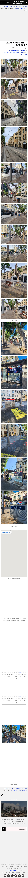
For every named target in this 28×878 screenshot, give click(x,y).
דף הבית (25, 6)
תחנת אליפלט (22, 50)
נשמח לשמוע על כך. (10, 870)
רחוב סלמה (6, 52)
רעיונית (21, 672)
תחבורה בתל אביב (10, 6)
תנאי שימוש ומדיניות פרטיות (17, 823)
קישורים (10, 821)
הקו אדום (20, 52)
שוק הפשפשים (23, 54)
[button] (26, 2)
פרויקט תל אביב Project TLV (17, 2)
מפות (22, 821)
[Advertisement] (14, 26)
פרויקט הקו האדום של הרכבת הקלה (19, 790)
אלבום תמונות (6, 819)
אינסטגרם (17, 821)
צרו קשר (5, 823)
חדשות (18, 819)
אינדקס (13, 819)
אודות (5, 821)
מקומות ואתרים (18, 6)
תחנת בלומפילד (13, 50)
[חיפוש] (1, 2)
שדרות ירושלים (14, 52)
